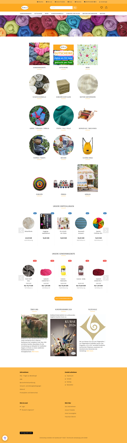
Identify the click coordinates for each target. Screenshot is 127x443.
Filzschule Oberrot (70, 417)
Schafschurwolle (57, 13)
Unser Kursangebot (70, 413)
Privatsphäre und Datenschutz (29, 392)
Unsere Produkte (60, 2)
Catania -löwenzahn (63, 279)
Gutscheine (38, 13)
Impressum (70, 376)
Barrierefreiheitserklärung (27, 382)
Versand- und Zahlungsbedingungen (30, 386)
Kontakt (69, 379)
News (46, 13)
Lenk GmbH (84, 438)
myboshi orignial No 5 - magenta (46, 279)
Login (23, 406)
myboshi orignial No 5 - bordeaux (98, 279)
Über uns (49, 2)
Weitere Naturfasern (90, 13)
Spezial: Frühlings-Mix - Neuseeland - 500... (98, 232)
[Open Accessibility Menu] (5, 438)
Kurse (70, 2)
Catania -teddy (81, 279)
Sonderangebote (26, 13)
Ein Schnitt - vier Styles (63, 232)
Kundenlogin (103, 2)
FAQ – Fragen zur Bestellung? (28, 376)
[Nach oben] (122, 440)
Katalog (69, 382)
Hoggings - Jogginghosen (46, 232)
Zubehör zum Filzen (73, 13)
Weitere (102, 13)
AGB (21, 379)
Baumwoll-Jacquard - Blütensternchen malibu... (81, 232)
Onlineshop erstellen (46, 438)
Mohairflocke (28, 231)
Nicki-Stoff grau (28, 279)
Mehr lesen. (35, 351)
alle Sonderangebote (63, 298)
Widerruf (22, 389)
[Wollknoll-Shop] (25, 8)
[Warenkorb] (106, 8)
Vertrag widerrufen (26, 432)
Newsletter (70, 385)
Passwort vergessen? (28, 410)
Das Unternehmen (70, 406)
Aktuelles (40, 2)
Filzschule (78, 2)
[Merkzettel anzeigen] (101, 8)
